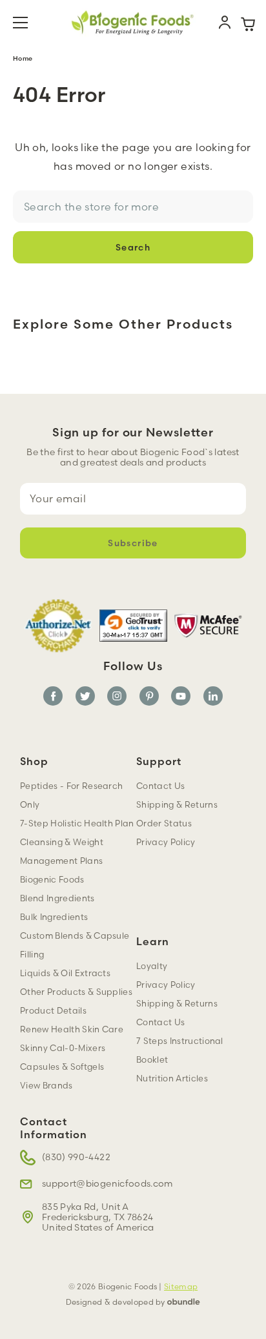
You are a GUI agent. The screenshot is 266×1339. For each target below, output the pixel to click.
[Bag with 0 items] (248, 22)
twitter (85, 696)
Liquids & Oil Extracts (65, 973)
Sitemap (181, 1286)
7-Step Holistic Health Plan (77, 823)
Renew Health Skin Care (71, 1029)
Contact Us (160, 1022)
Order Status (164, 823)
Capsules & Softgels (62, 1066)
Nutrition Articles (172, 1078)
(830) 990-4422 (76, 1157)
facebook (53, 696)
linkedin (213, 696)
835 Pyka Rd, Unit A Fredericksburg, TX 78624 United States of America (98, 1216)
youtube (180, 696)
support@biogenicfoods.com (107, 1183)
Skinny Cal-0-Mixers (62, 1048)
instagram (117, 696)
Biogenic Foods (52, 879)
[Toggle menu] (28, 23)
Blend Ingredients (57, 898)
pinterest (149, 696)
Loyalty (151, 966)
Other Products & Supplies (76, 991)
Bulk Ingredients (54, 917)
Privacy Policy (166, 984)
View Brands (46, 1085)
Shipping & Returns (177, 1003)
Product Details (53, 1010)
